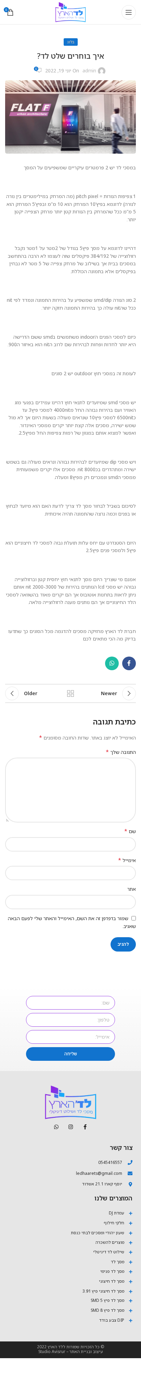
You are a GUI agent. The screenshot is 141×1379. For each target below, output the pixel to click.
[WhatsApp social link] (112, 663)
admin (89, 70)
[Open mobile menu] (128, 12)
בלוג (70, 41)
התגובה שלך (121, 752)
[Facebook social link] (129, 663)
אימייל (127, 860)
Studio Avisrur (51, 1351)
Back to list (70, 693)
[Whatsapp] (56, 1127)
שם (130, 831)
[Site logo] (70, 11)
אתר (131, 889)
